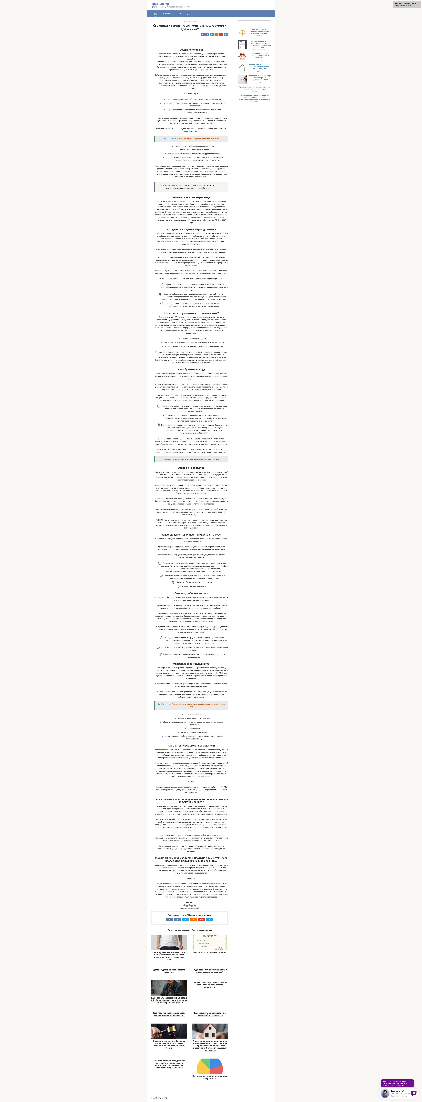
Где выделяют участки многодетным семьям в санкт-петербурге (254, 88)
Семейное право (169, 14)
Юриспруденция (186, 14)
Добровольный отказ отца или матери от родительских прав (259, 78)
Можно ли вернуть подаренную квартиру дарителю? (259, 55)
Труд (155, 14)
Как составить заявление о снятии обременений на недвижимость (259, 66)
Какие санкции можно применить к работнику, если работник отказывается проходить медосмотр (254, 97)
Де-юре (259, 38)
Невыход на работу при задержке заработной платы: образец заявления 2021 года (259, 44)
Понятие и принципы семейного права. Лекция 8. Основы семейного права (259, 32)
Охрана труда (254, 101)
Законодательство (259, 50)
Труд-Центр (160, 4)
